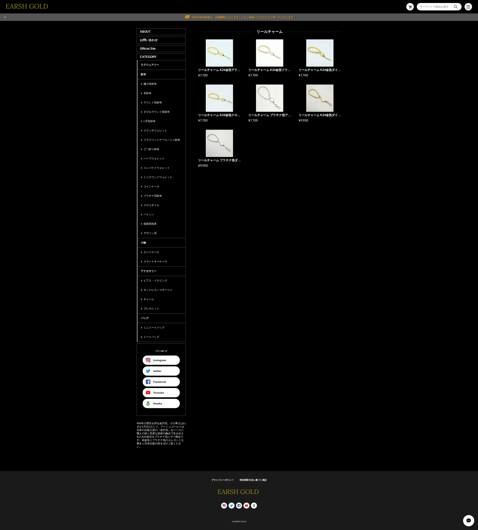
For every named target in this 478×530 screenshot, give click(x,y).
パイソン (149, 214)
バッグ (145, 318)
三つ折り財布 (151, 149)
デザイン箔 (150, 233)
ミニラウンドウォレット (158, 177)
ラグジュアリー (150, 64)
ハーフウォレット (154, 158)
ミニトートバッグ (154, 327)
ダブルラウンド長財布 (157, 111)
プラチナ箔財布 (153, 195)
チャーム (149, 299)
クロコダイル (151, 205)
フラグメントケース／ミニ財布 (162, 139)
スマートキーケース (155, 261)
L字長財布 (150, 121)
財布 (143, 74)
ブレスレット (151, 308)
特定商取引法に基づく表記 (253, 480)
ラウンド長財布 (153, 102)
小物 (143, 242)
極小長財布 (150, 83)
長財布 (147, 93)
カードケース (151, 252)
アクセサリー (148, 270)
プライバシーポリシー (222, 480)
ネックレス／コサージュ (158, 289)
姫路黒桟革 (150, 223)
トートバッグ (151, 336)
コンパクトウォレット (157, 167)
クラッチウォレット (155, 130)
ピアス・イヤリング (155, 280)
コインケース (151, 186)
